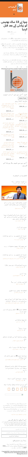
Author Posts (22, 98)
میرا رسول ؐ (23, 328)
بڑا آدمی (23, 273)
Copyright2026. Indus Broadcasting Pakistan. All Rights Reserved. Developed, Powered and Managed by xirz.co (14, 452)
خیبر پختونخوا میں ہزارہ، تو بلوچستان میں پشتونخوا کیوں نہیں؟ (7, 106)
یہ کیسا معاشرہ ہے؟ (21, 103)
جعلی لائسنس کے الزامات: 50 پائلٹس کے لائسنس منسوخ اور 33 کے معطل (21, 115)
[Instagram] (9, 389)
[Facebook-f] (25, 389)
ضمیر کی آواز (23, 134)
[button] (24, 68)
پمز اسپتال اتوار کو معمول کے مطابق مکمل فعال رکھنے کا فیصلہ (7, 115)
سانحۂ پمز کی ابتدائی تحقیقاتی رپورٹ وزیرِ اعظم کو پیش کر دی (21, 125)
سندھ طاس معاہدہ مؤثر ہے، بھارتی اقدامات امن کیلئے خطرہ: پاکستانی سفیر (7, 144)
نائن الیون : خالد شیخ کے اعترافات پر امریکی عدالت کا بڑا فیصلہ (7, 154)
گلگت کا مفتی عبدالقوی (18, 290)
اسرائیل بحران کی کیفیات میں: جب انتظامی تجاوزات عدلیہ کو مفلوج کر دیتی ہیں (8, 126)
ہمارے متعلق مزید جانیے (19, 414)
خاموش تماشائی (21, 320)
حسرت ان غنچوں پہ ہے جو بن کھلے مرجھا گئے (7, 135)
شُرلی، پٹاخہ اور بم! (19, 282)
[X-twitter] (21, 389)
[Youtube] (17, 389)
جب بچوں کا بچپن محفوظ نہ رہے (22, 142)
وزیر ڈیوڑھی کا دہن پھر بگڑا (16, 265)
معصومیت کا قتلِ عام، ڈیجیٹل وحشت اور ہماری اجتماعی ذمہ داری (16, 368)
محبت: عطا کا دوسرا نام (18, 347)
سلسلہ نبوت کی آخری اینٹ (17, 378)
